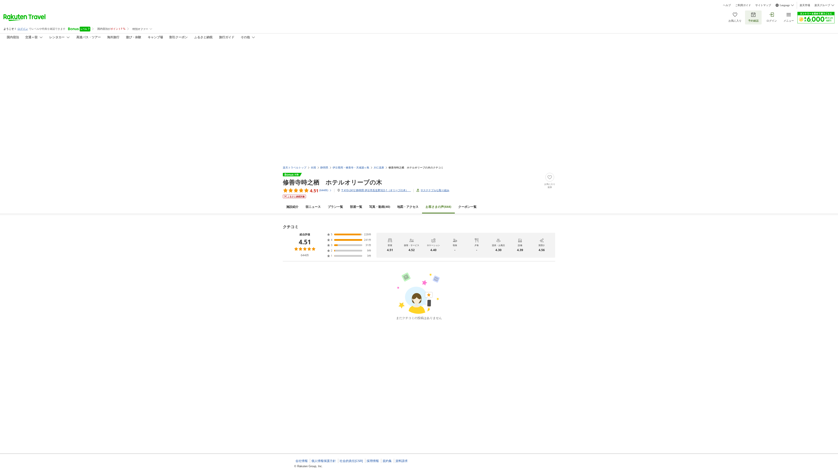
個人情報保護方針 (323, 461)
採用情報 (373, 461)
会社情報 (301, 461)
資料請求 (401, 461)
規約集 (387, 461)
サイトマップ (763, 5)
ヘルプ (727, 5)
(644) (438, 207)
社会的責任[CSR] (351, 461)
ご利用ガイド (743, 5)
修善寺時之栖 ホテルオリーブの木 (332, 182)
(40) (379, 207)
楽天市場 (805, 5)
